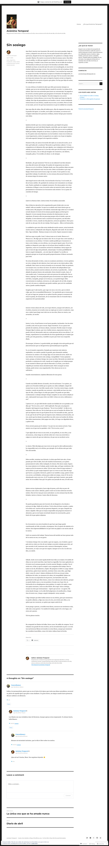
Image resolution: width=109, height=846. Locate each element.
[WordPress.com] (100, 838)
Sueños (17, 63)
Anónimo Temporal (18, 31)
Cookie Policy (34, 843)
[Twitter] (87, 838)
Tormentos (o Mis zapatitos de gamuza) (90, 99)
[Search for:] (89, 83)
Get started (67, 2)
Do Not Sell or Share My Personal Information (54, 838)
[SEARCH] (101, 83)
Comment (68, 795)
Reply (8, 704)
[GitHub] (97, 838)
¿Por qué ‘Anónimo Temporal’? (92, 24)
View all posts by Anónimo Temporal (40, 664)
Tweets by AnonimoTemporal (86, 109)
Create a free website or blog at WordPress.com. (30, 838)
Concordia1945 (16, 685)
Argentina (12, 60)
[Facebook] (90, 838)
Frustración (9, 61)
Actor (8, 60)
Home (79, 24)
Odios (14, 61)
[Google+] (93, 838)
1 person (17, 723)
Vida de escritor (11, 65)
